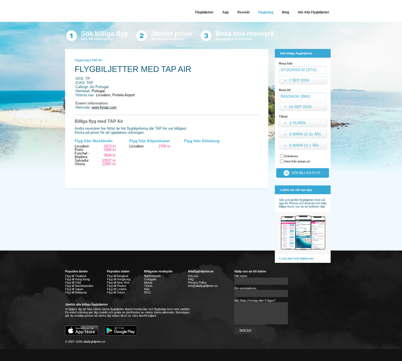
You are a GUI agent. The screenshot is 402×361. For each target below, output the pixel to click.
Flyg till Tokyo (116, 292)
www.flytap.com (104, 107)
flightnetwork (152, 276)
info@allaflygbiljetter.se (203, 285)
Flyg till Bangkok (118, 276)
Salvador (82, 160)
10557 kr (109, 160)
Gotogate (150, 279)
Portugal (98, 91)
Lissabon (82, 146)
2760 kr (164, 146)
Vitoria (80, 164)
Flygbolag (82, 60)
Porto (79, 150)
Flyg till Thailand (75, 276)
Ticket (148, 285)
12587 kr (109, 164)
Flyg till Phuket (116, 285)
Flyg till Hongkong (118, 279)
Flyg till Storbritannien (79, 285)
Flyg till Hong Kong (77, 279)
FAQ (191, 279)
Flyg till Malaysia (76, 292)
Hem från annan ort (297, 161)
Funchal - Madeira (82, 155)
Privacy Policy (197, 282)
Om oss (193, 276)
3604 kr (110, 155)
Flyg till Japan (74, 289)
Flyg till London (117, 289)
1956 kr (110, 150)
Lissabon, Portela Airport (115, 95)
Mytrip (148, 282)
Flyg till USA (73, 282)
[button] (303, 123)
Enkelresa (291, 156)
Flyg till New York (118, 282)
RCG (147, 292)
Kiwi (146, 289)
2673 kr (110, 146)
